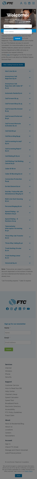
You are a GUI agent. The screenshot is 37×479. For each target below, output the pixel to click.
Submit (17, 38)
